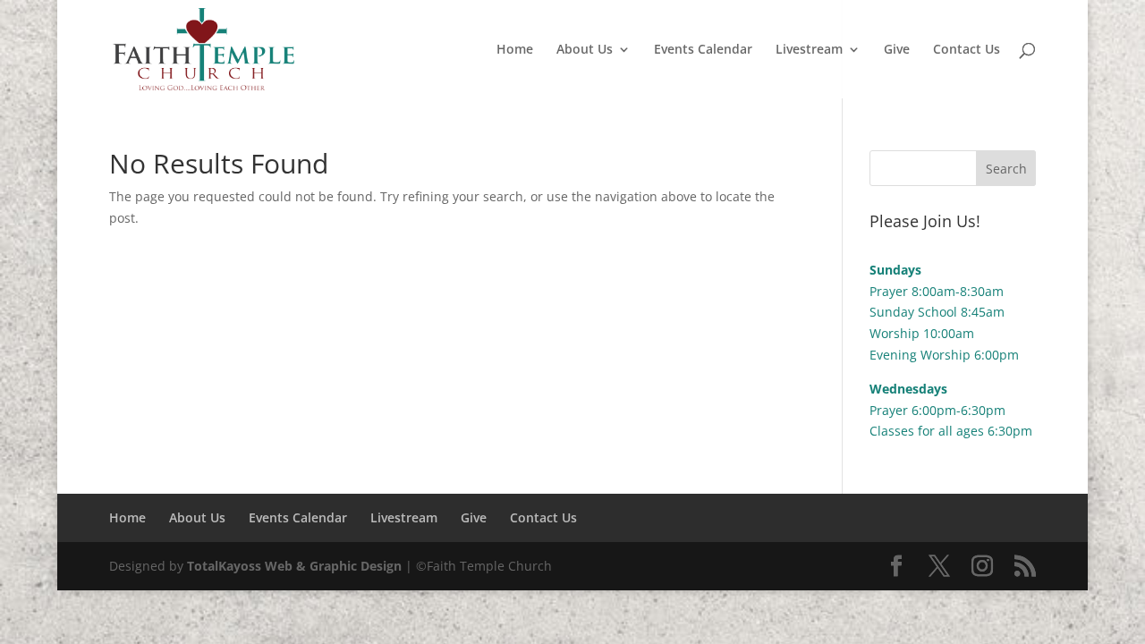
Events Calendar (703, 50)
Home (514, 50)
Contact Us (966, 50)
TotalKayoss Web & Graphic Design (294, 565)
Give (897, 50)
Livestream (809, 50)
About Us (584, 50)
